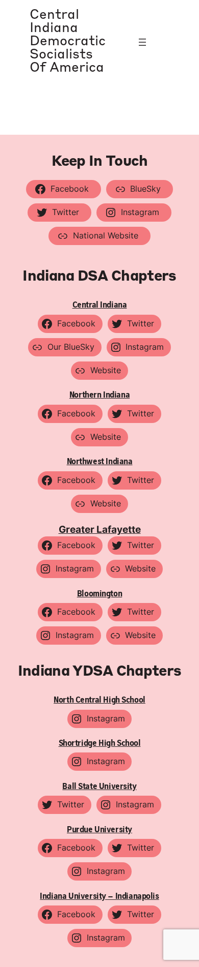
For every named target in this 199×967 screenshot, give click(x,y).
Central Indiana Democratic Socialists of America (68, 42)
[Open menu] (142, 42)
